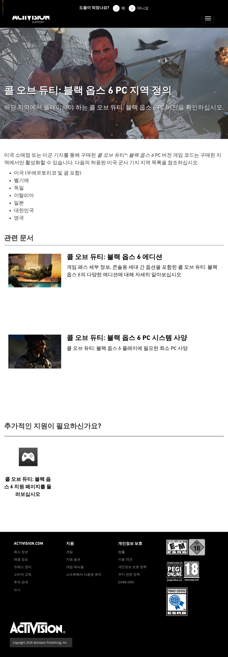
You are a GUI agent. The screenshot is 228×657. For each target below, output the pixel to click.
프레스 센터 (22, 567)
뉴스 (17, 590)
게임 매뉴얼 (75, 567)
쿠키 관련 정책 (129, 574)
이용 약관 (125, 559)
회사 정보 (21, 552)
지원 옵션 (73, 559)
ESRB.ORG (126, 582)
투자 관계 (21, 582)
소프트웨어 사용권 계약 (83, 574)
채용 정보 (21, 559)
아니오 (143, 8)
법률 (121, 552)
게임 (69, 552)
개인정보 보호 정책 (132, 567)
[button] (218, 522)
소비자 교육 (22, 574)
